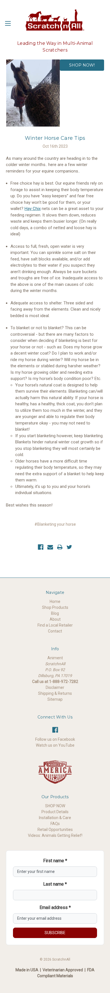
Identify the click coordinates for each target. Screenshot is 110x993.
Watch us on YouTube (55, 745)
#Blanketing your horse (55, 524)
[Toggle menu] (8, 23)
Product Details (55, 812)
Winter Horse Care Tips (55, 138)
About (55, 619)
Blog (55, 613)
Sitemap (55, 699)
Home (55, 601)
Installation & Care (55, 817)
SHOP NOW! (82, 65)
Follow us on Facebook (55, 739)
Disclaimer (55, 687)
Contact (55, 631)
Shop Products (55, 607)
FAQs (55, 823)
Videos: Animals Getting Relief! (55, 835)
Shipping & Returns (55, 693)
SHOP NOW (55, 806)
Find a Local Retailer (55, 625)
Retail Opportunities (55, 829)
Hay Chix (33, 208)
